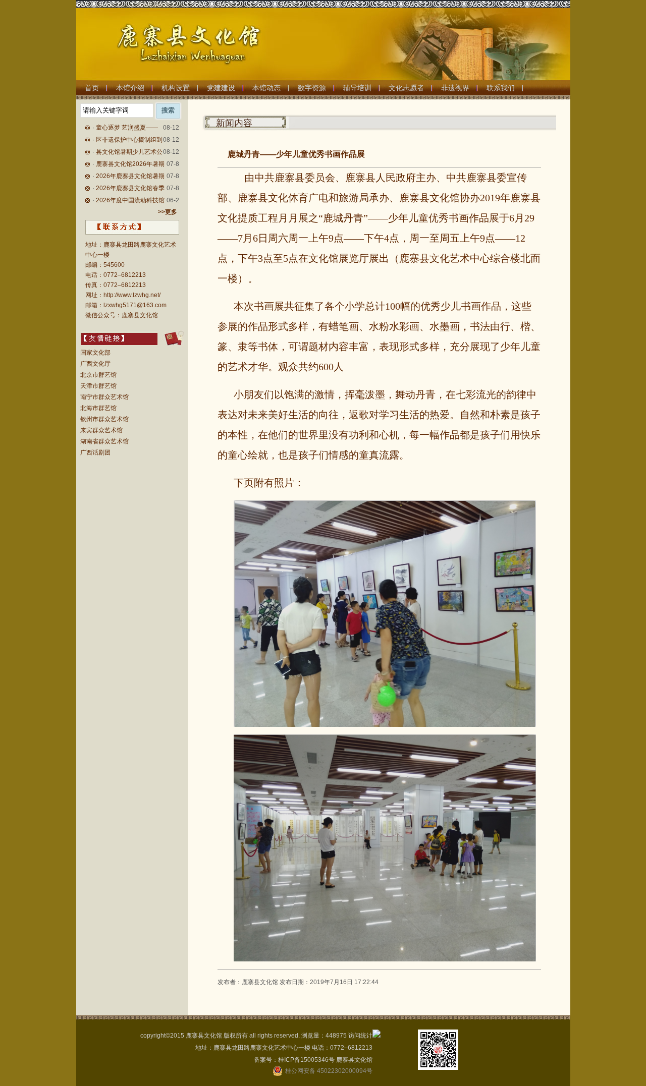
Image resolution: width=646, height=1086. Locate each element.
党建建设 (221, 88)
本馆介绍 (130, 88)
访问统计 (360, 1035)
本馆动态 (266, 88)
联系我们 (501, 88)
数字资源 (312, 88)
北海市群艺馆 (98, 408)
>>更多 (167, 211)
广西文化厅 (95, 363)
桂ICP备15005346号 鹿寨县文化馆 (325, 1059)
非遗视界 (455, 88)
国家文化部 (95, 352)
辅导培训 (357, 88)
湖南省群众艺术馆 (104, 441)
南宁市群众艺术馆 (104, 397)
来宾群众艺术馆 (101, 430)
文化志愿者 (406, 88)
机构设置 (176, 88)
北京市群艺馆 (98, 374)
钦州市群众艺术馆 (104, 419)
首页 (92, 88)
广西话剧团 (95, 452)
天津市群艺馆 (98, 385)
